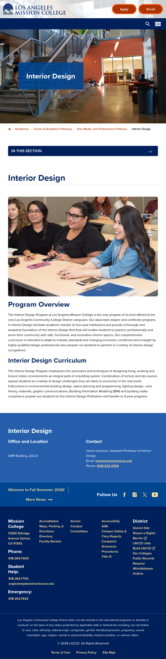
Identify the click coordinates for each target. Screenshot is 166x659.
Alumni (75, 521)
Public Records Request (143, 561)
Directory (46, 536)
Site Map (108, 652)
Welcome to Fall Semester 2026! (36, 490)
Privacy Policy (86, 652)
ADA (105, 526)
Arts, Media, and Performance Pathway (102, 129)
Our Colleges (142, 553)
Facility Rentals (50, 541)
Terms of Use (60, 652)
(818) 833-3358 (108, 466)
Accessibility (111, 521)
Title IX (107, 556)
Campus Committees (79, 529)
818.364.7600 (19, 558)
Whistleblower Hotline (143, 571)
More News (36, 499)
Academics (22, 129)
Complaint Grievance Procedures (110, 546)
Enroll (151, 9)
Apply (124, 9)
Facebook (124, 495)
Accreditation (49, 521)
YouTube (155, 495)
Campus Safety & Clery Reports (114, 534)
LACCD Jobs (142, 543)
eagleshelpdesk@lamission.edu (31, 583)
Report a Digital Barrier (144, 535)
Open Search (148, 23)
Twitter (145, 495)
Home (9, 129)
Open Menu (158, 23)
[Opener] (162, 502)
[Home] (47, 9)
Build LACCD (142, 548)
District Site (141, 528)
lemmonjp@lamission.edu (113, 460)
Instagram (135, 495)
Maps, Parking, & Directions (51, 529)
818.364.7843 (18, 598)
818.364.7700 (19, 578)
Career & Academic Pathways (53, 129)
